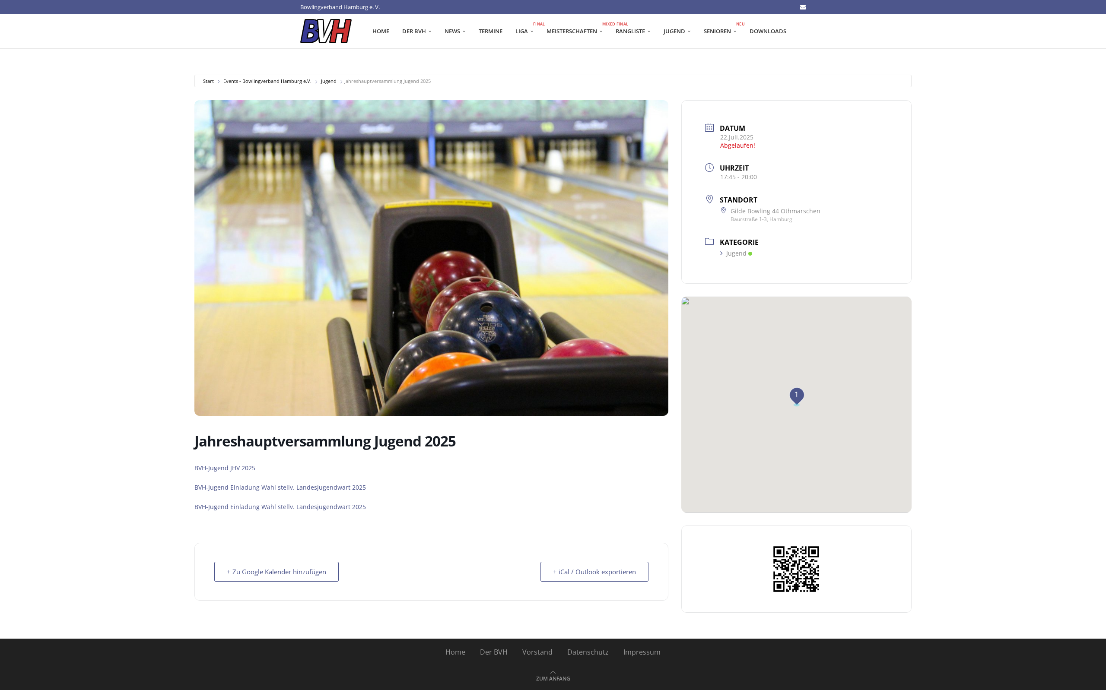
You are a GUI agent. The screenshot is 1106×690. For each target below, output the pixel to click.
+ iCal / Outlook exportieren (594, 571)
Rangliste (630, 31)
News (452, 31)
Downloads (768, 31)
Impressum (642, 652)
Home (380, 31)
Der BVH (414, 31)
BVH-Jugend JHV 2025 (224, 468)
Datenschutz (588, 652)
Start (208, 81)
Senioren (723, 28)
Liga (527, 28)
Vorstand (537, 652)
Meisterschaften (578, 28)
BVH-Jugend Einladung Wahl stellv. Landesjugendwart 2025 (280, 487)
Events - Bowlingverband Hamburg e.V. (267, 81)
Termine (490, 31)
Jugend (674, 31)
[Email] (803, 7)
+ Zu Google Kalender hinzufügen (276, 571)
